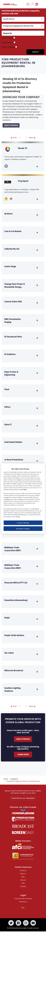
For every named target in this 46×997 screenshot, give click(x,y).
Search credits (7, 42)
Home (5, 779)
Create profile (11, 125)
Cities (23, 883)
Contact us (23, 870)
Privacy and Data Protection (23, 899)
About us (23, 874)
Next (31, 137)
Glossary (23, 880)
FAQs (23, 877)
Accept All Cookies (23, 528)
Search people (7, 38)
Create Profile (23, 739)
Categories (14, 779)
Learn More (23, 754)
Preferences (23, 902)
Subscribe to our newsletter (23, 798)
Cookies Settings (23, 522)
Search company (8, 47)
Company (23, 886)
